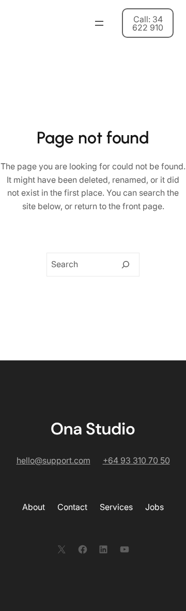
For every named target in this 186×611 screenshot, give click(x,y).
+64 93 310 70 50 (136, 460)
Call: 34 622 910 (147, 23)
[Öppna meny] (99, 23)
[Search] (125, 264)
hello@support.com (53, 460)
